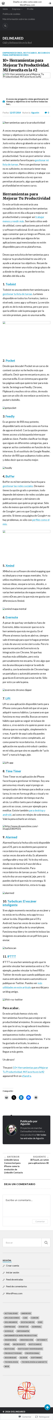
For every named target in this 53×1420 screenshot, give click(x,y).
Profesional (32, 1353)
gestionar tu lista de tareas (17, 294)
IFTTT (11, 956)
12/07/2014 (15, 112)
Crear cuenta (12, 1265)
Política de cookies (11, 14)
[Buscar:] (26, 1242)
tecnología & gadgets (34, 1362)
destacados (27, 1322)
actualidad (11, 1313)
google (9, 1331)
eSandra (26, 1075)
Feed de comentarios (16, 1286)
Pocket (10, 360)
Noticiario (30, 53)
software (36, 1358)
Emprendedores (12, 53)
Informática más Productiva (21, 1335)
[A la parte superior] (47, 1407)
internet (42, 1340)
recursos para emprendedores (26, 54)
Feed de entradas (14, 1279)
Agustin (35, 112)
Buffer (10, 476)
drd (40, 1322)
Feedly (10, 416)
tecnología (11, 1362)
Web (7, 1366)
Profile (30, 9)
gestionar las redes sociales (18, 486)
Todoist (11, 284)
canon (34, 1318)
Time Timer (13, 771)
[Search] (5, 25)
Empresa (16, 9)
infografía (23, 1331)
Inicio (5, 9)
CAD (25, 1318)
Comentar (40, 1221)
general (36, 1327)
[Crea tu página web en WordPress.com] (26, 3)
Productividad (13, 1353)
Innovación (26, 1340)
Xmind (10, 565)
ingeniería (10, 1340)
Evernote (12, 617)
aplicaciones (12, 1318)
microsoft (19, 1344)
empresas (10, 1327)
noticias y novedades (30, 1349)
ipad (7, 1344)
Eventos (23, 1327)
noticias (9, 1349)
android (26, 1313)
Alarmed (11, 837)
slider (23, 1358)
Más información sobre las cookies (19, 19)
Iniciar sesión (12, 1272)
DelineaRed (13, 38)
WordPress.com (14, 1293)
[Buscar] (46, 1242)
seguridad (10, 1358)
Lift (8, 698)
